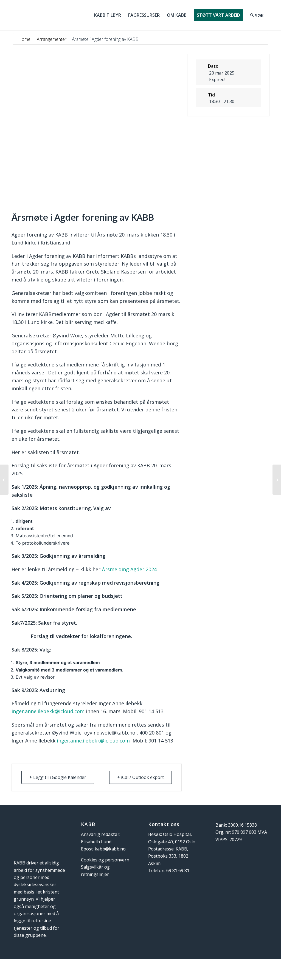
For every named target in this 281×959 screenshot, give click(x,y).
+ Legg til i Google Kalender (57, 777)
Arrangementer (51, 39)
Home (25, 39)
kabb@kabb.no (110, 849)
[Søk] (257, 15)
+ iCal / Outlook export (140, 777)
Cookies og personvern (105, 860)
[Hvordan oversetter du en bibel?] (4, 480)
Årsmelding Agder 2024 (129, 569)
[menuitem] (108, 15)
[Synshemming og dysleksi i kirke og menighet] (276, 480)
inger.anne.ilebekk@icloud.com (48, 711)
